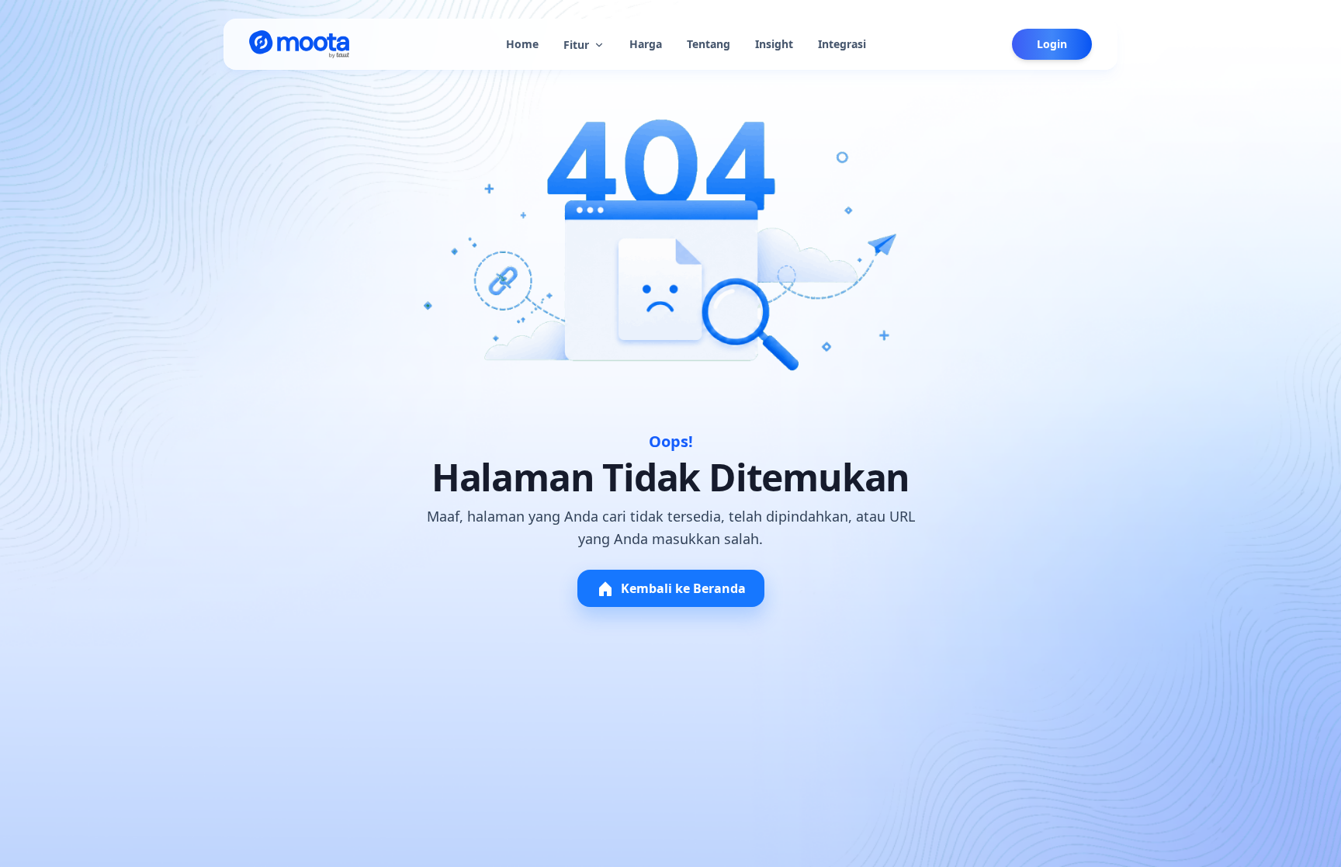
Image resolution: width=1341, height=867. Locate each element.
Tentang (708, 43)
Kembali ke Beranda (683, 588)
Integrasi (842, 43)
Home (522, 43)
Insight (774, 43)
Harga (645, 43)
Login (1052, 43)
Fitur (576, 44)
